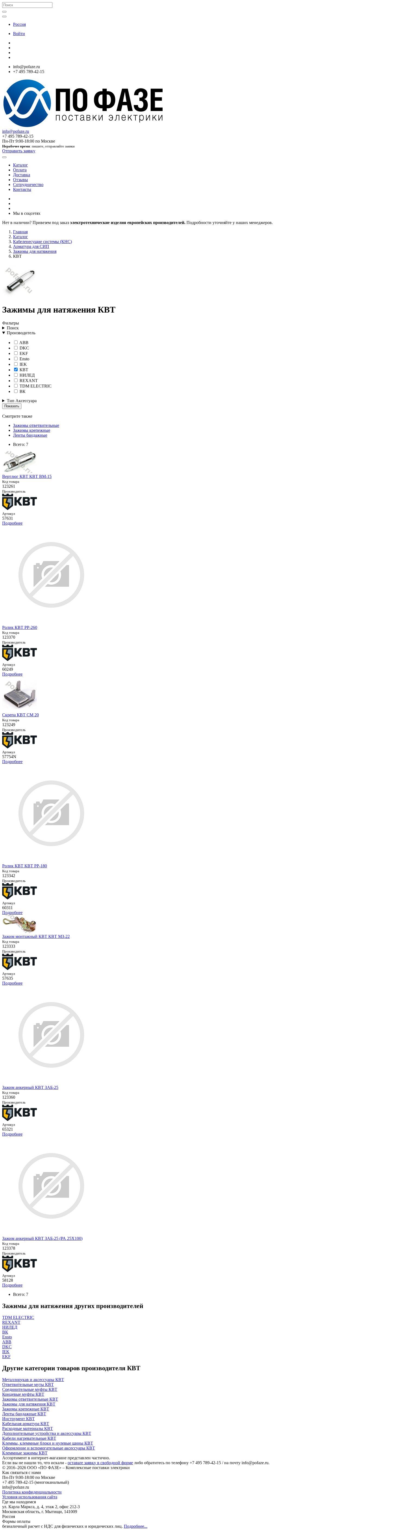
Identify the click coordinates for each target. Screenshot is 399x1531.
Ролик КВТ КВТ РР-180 (24, 866)
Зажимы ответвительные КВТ (30, 1399)
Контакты (22, 189)
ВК (22, 391)
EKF (23, 353)
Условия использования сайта (29, 1497)
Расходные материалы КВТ (27, 1428)
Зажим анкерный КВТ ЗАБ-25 (30, 1087)
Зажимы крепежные (31, 430)
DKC (23, 348)
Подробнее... (135, 1526)
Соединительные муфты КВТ (29, 1389)
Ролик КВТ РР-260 (19, 627)
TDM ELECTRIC (35, 386)
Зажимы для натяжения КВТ (28, 1404)
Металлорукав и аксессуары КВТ (33, 1379)
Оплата (20, 170)
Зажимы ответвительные (36, 425)
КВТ (23, 369)
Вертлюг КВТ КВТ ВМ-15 (27, 476)
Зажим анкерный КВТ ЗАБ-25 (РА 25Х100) (42, 1238)
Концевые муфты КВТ (23, 1394)
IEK (22, 364)
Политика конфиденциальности (32, 1492)
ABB (23, 342)
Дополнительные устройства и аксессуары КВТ (46, 1433)
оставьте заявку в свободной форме (100, 1462)
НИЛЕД (26, 375)
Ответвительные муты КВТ (28, 1384)
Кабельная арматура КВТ (25, 1423)
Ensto (23, 359)
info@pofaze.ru (15, 131)
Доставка (21, 174)
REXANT (28, 380)
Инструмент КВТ (18, 1418)
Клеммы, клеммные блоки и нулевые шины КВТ (47, 1443)
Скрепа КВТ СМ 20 (20, 715)
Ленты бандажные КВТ (24, 1414)
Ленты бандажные (30, 435)
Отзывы (20, 179)
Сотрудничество (28, 184)
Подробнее (12, 523)
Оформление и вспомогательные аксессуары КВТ (48, 1448)
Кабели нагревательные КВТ (29, 1438)
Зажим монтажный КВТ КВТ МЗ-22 (36, 936)
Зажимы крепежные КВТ (25, 1409)
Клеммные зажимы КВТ (24, 1453)
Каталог (20, 165)
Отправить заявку (18, 151)
